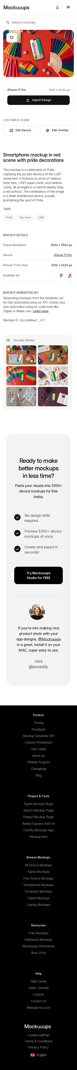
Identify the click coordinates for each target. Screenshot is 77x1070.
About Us (38, 756)
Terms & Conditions (38, 1041)
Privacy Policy (38, 1047)
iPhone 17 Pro (63, 255)
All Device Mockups (38, 865)
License (38, 994)
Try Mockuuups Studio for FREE (38, 575)
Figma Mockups (38, 872)
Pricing (38, 723)
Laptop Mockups (38, 905)
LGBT (41, 217)
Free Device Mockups (38, 878)
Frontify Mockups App (38, 830)
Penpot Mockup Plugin (38, 817)
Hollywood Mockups (38, 940)
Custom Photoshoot (38, 742)
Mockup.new (38, 837)
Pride (9, 217)
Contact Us (38, 1001)
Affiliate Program (38, 762)
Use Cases (38, 749)
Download (38, 729)
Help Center (38, 981)
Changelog (38, 769)
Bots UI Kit (38, 953)
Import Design (41, 100)
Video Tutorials (38, 988)
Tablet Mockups (38, 898)
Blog (39, 775)
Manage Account (38, 1008)
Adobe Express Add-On (38, 824)
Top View (25, 217)
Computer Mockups (38, 891)
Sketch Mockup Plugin (38, 810)
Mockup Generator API (38, 736)
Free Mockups (39, 933)
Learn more (41, 311)
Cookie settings (39, 1035)
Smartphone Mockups (38, 885)
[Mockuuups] (27, 7)
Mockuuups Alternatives (38, 946)
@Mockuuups (49, 639)
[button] (57, 7)
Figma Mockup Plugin (38, 804)
